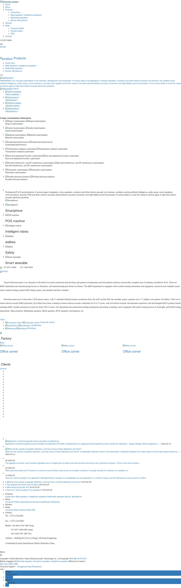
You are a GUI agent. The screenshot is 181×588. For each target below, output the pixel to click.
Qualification (36, 325)
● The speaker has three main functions (22, 484)
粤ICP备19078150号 (78, 558)
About (7, 7)
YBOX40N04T (6, 80)
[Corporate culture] (22, 322)
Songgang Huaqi (24, 566)
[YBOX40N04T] (7, 77)
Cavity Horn (10, 63)
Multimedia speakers (14, 68)
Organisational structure (30, 501)
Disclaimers (37, 566)
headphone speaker (59, 561)
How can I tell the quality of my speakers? (22, 478)
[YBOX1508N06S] (93, 91)
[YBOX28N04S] (93, 108)
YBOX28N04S (11, 111)
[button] (90, 355)
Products (9, 9)
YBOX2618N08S (12, 105)
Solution (8, 23)
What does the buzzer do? (16, 470)
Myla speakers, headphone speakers (20, 65)
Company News (98, 428)
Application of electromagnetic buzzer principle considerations (31, 443)
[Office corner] (6, 345)
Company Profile (12, 501)
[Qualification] (18, 325)
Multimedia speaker (23, 561)
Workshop (32, 328)
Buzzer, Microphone (13, 71)
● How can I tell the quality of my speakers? (23, 490)
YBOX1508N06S (12, 94)
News (7, 25)
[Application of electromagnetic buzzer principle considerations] (32, 440)
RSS (11, 563)
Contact (8, 36)
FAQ (84, 434)
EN (4, 46)
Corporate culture (47, 322)
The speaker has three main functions (21, 463)
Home (7, 4)
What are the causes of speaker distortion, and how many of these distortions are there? (42, 451)
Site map (3, 563)
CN (1, 46)
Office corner (9, 351)
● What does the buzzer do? (17, 487)
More (16, 88)
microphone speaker (41, 561)
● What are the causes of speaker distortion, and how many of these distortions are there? (43, 482)
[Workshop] (16, 328)
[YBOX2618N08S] (93, 102)
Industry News (97, 431)
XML (16, 563)
